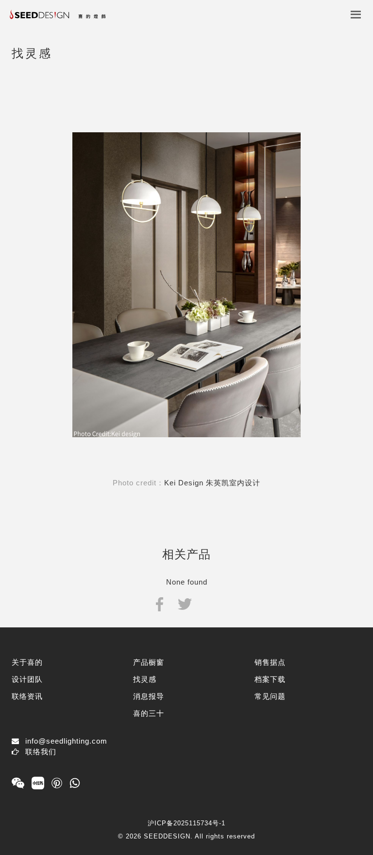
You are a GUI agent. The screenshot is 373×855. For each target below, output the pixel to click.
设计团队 (27, 679)
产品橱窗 (148, 662)
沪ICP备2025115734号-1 (186, 823)
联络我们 (40, 752)
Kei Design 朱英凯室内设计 (212, 483)
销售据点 (270, 662)
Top (342, 817)
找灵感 (144, 679)
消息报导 (148, 696)
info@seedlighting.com (66, 741)
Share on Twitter (185, 603)
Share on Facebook (159, 603)
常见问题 (270, 696)
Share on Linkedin (210, 603)
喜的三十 (148, 713)
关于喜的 (27, 662)
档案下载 (270, 679)
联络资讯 (27, 696)
